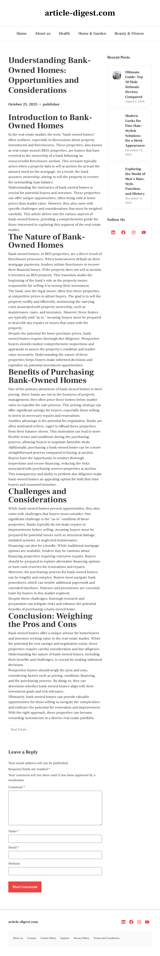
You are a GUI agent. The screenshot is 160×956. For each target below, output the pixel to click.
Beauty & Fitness (129, 33)
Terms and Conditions (107, 938)
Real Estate (19, 729)
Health (64, 33)
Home (21, 33)
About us (42, 33)
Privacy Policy (81, 938)
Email (13, 847)
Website (14, 864)
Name (13, 831)
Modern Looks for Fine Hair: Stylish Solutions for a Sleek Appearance (135, 131)
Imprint (64, 938)
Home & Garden (92, 33)
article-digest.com (23, 922)
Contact (31, 938)
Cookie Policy (48, 938)
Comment (16, 787)
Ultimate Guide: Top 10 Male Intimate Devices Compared (134, 84)
